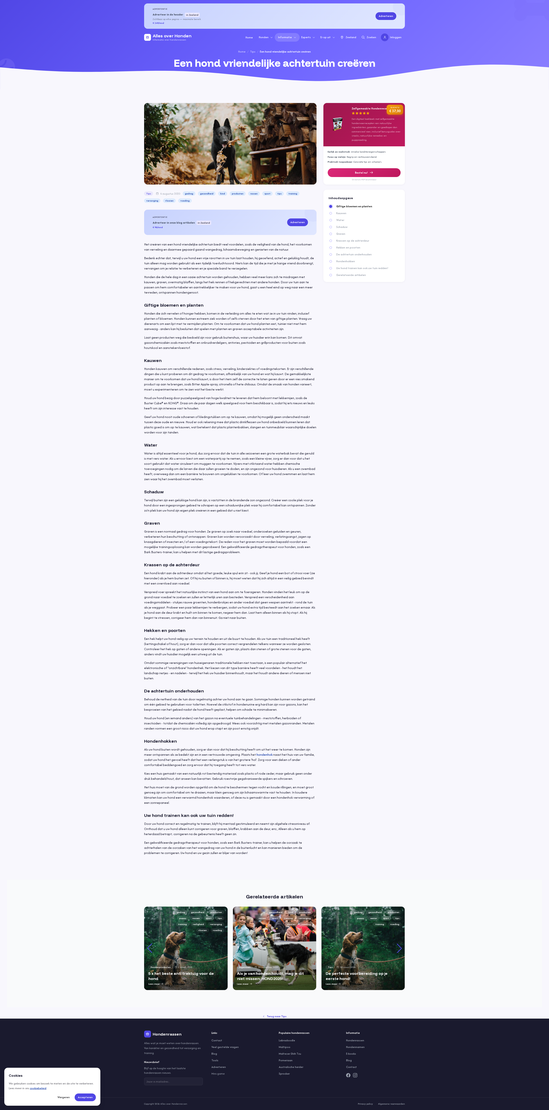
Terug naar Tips (277, 1016)
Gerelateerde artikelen (351, 275)
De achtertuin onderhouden (354, 254)
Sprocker (284, 1074)
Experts (306, 37)
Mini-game (218, 1074)
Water (340, 220)
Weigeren (63, 1097)
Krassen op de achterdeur (352, 240)
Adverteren (386, 16)
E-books (351, 1054)
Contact (216, 1040)
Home (249, 37)
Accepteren (85, 1097)
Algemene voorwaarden (391, 1103)
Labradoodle (287, 1040)
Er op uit (325, 37)
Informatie (285, 37)
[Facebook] (348, 1075)
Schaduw (342, 227)
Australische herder (291, 1067)
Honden (263, 37)
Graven (340, 234)
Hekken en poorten (348, 247)
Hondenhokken (345, 261)
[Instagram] (355, 1075)
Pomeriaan (286, 1060)
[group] (186, 948)
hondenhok (264, 754)
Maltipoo (284, 1047)
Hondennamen (355, 1047)
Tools (214, 1060)
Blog (214, 1054)
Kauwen (341, 213)
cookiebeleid (38, 1088)
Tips (252, 52)
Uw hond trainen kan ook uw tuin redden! (362, 268)
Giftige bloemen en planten (354, 206)
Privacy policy (365, 1103)
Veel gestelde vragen (225, 1047)
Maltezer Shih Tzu (290, 1054)
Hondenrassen (355, 1040)
